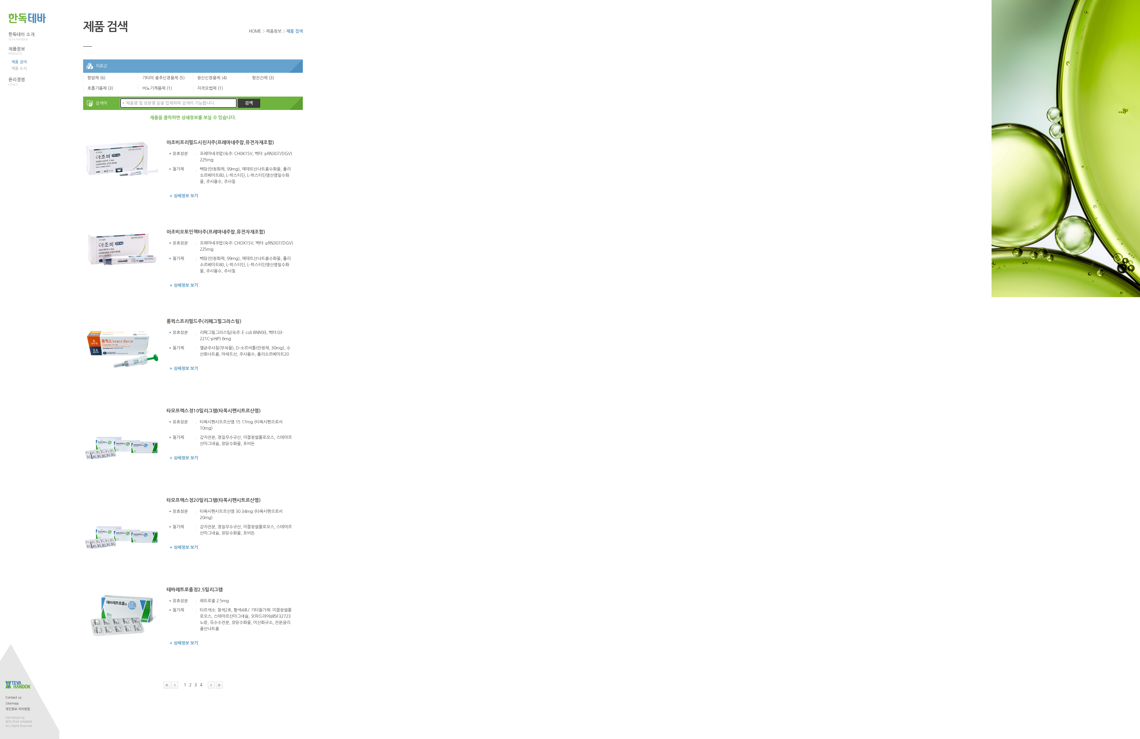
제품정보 (16, 51)
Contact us (13, 697)
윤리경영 (16, 81)
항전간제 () (263, 78)
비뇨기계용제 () (157, 88)
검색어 (101, 103)
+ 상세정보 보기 (184, 196)
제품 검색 (19, 62)
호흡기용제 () (100, 88)
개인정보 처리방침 (17, 709)
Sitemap (12, 703)
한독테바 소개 (21, 36)
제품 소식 (19, 68)
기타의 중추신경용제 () (163, 78)
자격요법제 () (210, 88)
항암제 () (96, 78)
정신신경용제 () (212, 78)
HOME (255, 31)
